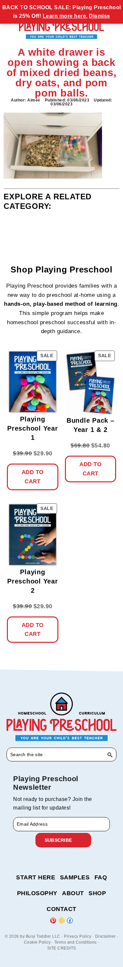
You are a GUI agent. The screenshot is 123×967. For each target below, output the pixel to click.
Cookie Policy (37, 942)
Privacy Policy (77, 936)
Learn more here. (65, 16)
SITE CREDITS (61, 948)
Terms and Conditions (75, 942)
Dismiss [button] (99, 16)
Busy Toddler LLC (43, 936)
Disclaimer (105, 936)
